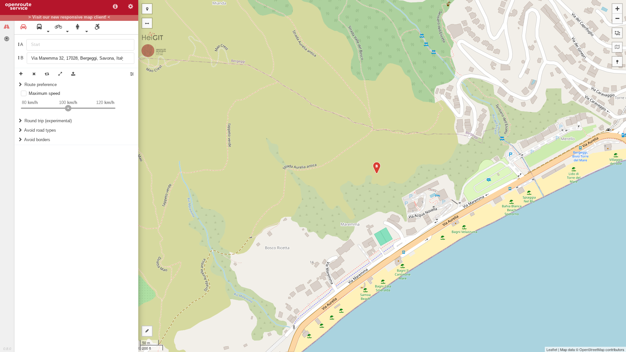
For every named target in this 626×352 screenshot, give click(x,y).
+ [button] (617, 9)
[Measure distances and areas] (147, 331)
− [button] (617, 18)
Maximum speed (44, 93)
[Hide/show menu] (147, 23)
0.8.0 (7, 349)
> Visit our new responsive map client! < (69, 17)
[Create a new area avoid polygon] (617, 33)
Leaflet (551, 349)
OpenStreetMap (591, 349)
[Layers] (617, 47)
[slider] (68, 108)
